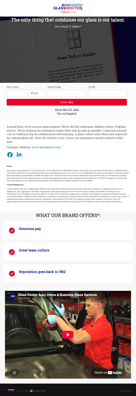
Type (91, 87)
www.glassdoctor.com (46, 147)
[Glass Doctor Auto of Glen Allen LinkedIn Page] (19, 154)
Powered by (23, 391)
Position (54, 87)
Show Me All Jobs (67, 109)
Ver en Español (67, 113)
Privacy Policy (126, 391)
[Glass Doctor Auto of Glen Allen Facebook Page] (10, 154)
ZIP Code (13, 87)
